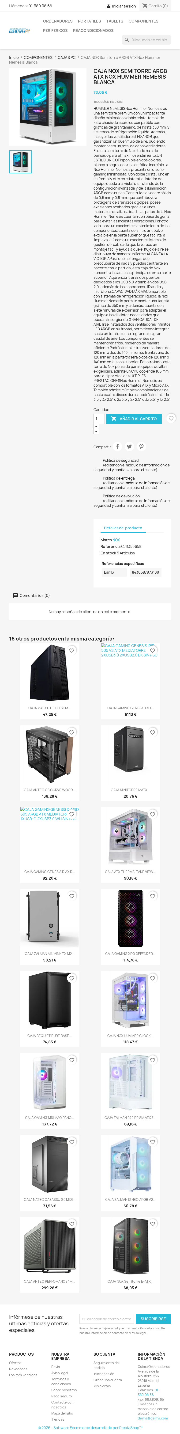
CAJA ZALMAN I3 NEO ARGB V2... (130, 1199)
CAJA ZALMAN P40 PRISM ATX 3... (130, 1117)
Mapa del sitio (62, 1413)
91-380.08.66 (40, 5)
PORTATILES (89, 21)
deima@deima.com (153, 1418)
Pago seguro (61, 1396)
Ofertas (15, 1363)
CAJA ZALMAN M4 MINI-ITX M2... (50, 953)
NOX (116, 540)
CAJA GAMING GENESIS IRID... (130, 708)
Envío (55, 1367)
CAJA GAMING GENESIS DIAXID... (49, 872)
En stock (108, 553)
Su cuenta (104, 1354)
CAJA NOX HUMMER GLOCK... (130, 1036)
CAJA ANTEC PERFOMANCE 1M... (49, 1281)
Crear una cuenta (108, 1380)
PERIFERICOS (55, 30)
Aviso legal (59, 1373)
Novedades (18, 1369)
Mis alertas (102, 1386)
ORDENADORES (58, 21)
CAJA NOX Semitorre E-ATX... (131, 1281)
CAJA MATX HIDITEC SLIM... (49, 708)
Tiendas (57, 1419)
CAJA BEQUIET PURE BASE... (49, 1036)
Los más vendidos (23, 1375)
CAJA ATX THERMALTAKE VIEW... (130, 872)
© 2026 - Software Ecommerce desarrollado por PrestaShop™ (90, 1427)
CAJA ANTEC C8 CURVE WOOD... (49, 790)
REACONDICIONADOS (93, 30)
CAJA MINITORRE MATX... (130, 790)
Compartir (117, 446)
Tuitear (129, 446)
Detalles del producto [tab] (123, 528)
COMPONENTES (143, 21)
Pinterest (141, 446)
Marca (106, 540)
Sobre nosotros (64, 1390)
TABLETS (114, 21)
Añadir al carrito (134, 418)
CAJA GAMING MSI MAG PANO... (49, 1117)
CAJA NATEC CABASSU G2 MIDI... (49, 1199)
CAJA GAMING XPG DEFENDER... (130, 953)
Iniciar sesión (104, 1374)
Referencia (110, 546)
